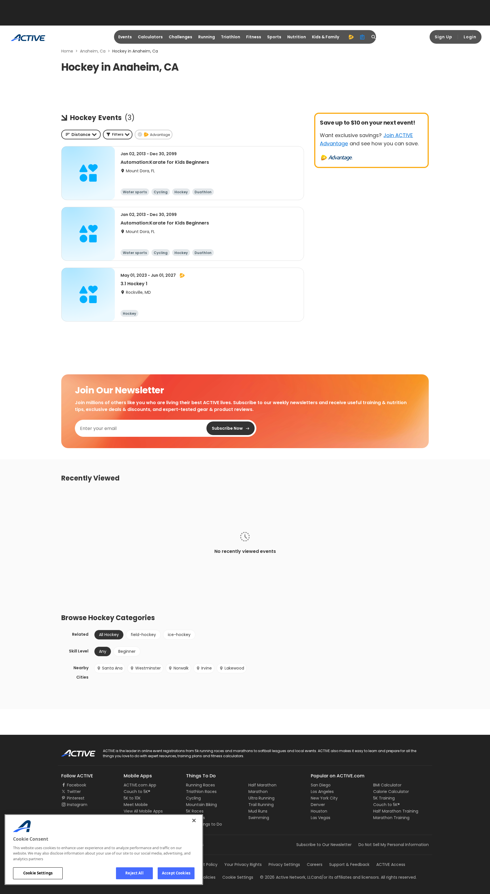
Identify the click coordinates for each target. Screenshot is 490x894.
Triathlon (230, 37)
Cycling (193, 798)
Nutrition (296, 37)
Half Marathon (262, 785)
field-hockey (143, 634)
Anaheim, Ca (92, 51)
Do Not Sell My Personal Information (393, 844)
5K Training (384, 798)
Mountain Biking (201, 804)
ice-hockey (179, 634)
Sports (274, 37)
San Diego (321, 785)
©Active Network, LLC (287, 877)
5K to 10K (132, 798)
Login (470, 37)
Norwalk (181, 668)
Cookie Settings (37, 873)
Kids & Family (325, 37)
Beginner (127, 651)
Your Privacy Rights (243, 864)
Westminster (148, 668)
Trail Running (261, 804)
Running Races (200, 785)
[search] (374, 37)
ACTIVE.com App (140, 785)
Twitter (74, 791)
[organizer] (362, 37)
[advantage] (351, 37)
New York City (324, 798)
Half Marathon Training (395, 811)
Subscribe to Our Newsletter (324, 844)
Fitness (253, 37)
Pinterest (76, 798)
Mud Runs (257, 811)
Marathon (258, 791)
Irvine (206, 668)
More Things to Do (204, 824)
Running (206, 37)
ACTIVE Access (390, 864)
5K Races (195, 811)
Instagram (77, 804)
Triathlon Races (201, 791)
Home (67, 51)
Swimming (258, 817)
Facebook (76, 785)
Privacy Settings (284, 864)
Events (125, 37)
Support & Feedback (349, 864)
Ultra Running (261, 798)
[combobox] (81, 134)
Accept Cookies (176, 873)
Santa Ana (112, 668)
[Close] (194, 820)
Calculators (150, 37)
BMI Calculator (387, 785)
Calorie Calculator (391, 791)
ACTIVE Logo (73, 751)
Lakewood (234, 668)
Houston (319, 811)
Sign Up (443, 37)
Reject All (134, 873)
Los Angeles (322, 791)
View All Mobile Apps (143, 811)
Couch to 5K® (137, 791)
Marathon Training (391, 817)
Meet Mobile (136, 804)
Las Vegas (320, 817)
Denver (318, 804)
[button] (117, 134)
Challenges (180, 37)
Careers (314, 864)
